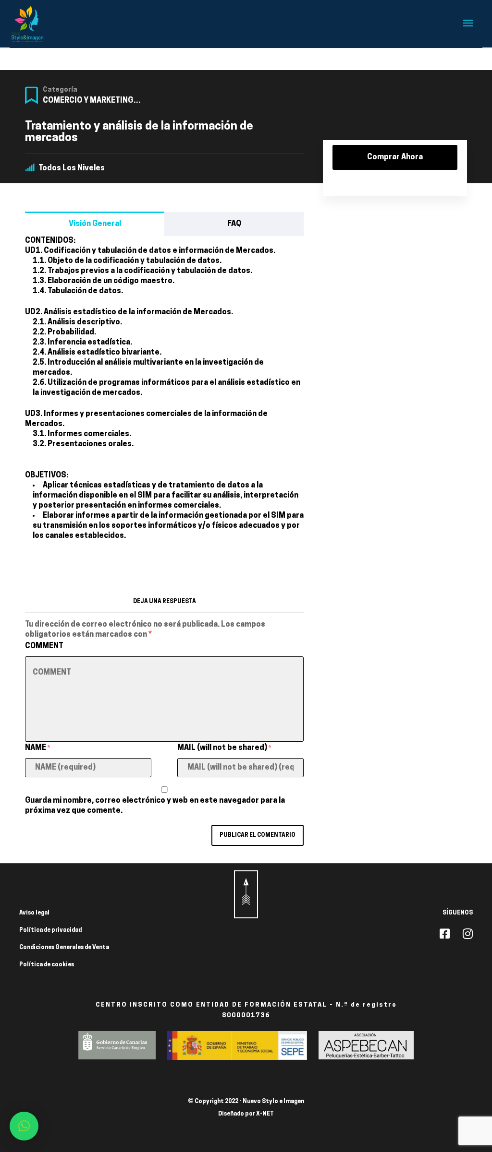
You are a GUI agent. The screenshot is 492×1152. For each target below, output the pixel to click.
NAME (37, 748)
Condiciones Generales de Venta (64, 947)
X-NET (265, 1114)
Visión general (95, 224)
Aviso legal (34, 913)
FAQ (234, 224)
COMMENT (44, 646)
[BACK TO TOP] (246, 894)
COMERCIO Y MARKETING (88, 101)
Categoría (60, 90)
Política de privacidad (50, 930)
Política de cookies (46, 965)
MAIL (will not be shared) (224, 748)
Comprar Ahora (395, 157)
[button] (24, 1126)
